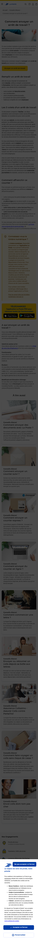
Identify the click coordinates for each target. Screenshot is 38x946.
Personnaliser (20, 935)
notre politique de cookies (11, 921)
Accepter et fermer (20, 927)
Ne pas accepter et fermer (24, 864)
